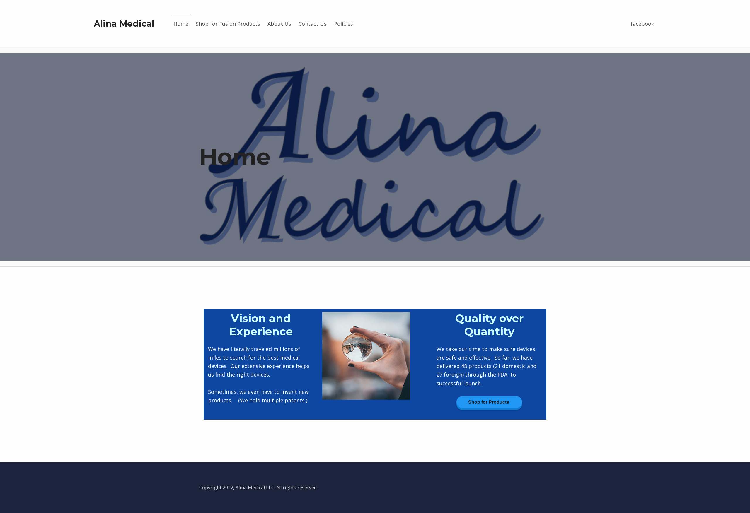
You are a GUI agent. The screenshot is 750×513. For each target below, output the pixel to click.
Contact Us (313, 23)
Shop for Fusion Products (228, 23)
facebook (642, 23)
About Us (279, 23)
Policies (343, 23)
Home (180, 23)
